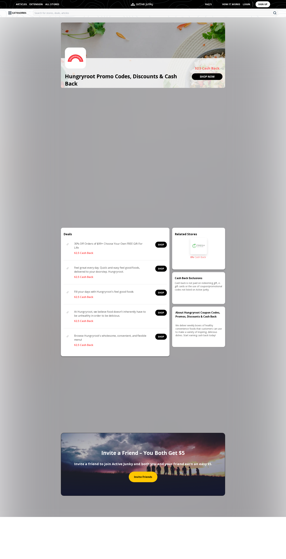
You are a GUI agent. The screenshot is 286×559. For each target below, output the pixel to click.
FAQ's (208, 4)
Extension (36, 4)
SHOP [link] (161, 244)
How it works (231, 4)
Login (246, 4)
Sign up (262, 4)
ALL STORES (52, 4)
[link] (207, 76)
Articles (21, 4)
